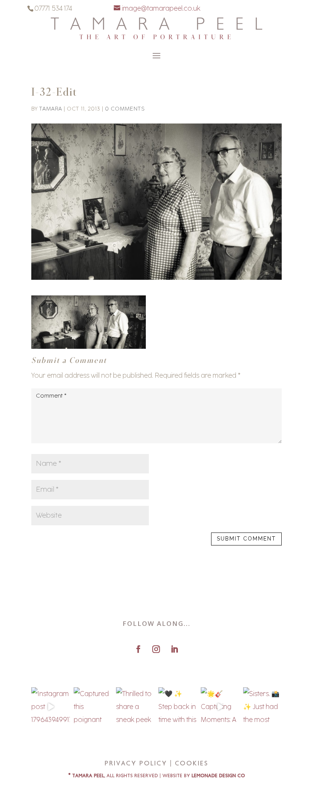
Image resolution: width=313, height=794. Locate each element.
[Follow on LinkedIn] (174, 649)
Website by (203, 776)
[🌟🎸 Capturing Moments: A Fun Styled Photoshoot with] (220, 706)
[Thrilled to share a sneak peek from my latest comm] (135, 706)
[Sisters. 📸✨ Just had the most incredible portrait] (262, 706)
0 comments (125, 109)
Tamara (50, 109)
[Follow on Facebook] (138, 649)
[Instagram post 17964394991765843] (50, 706)
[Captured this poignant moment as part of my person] (93, 706)
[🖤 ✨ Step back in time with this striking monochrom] (177, 706)
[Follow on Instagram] (156, 649)
